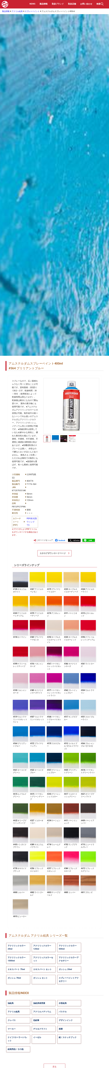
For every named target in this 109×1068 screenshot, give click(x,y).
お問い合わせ (86, 4)
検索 (98, 4)
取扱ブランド (58, 4)
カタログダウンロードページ (53, 553)
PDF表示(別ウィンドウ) (32, 521)
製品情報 (44, 4)
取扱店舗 (72, 4)
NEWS (32, 4)
